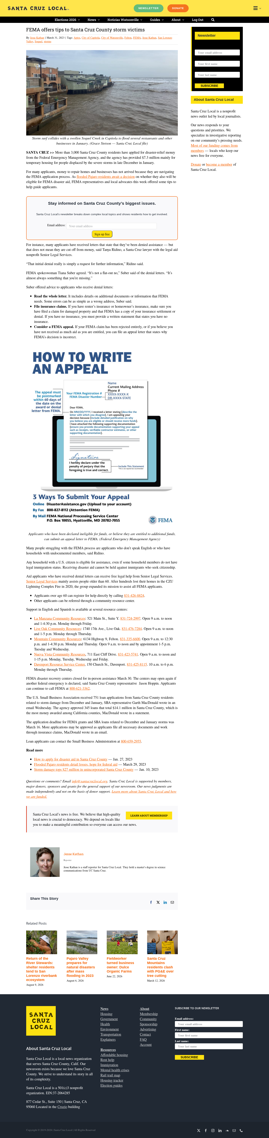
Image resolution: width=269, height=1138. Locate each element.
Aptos (77, 37)
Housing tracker (111, 1080)
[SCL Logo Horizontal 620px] (38, 8)
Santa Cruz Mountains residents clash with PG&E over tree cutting (165, 967)
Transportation (110, 1034)
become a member (219, 164)
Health (105, 1023)
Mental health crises (114, 1069)
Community (148, 1018)
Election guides (111, 1085)
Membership (149, 1013)
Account (146, 1044)
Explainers (108, 1039)
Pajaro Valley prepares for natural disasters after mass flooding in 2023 (86, 967)
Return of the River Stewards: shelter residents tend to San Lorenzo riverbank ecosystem (47, 969)
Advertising (148, 1029)
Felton (128, 37)
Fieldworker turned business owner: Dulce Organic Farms (126, 965)
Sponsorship (148, 1023)
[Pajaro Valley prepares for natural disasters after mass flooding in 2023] (87, 933)
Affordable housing (114, 1054)
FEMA (137, 37)
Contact (145, 1034)
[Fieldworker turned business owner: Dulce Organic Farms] (127, 933)
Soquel (38, 41)
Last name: (202, 69)
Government (109, 1018)
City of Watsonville (112, 37)
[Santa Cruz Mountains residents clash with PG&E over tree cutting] (167, 933)
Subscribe (209, 85)
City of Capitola (91, 37)
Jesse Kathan (37, 37)
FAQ (143, 1039)
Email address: (56, 225)
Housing (106, 1013)
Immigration (109, 1064)
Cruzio (62, 1106)
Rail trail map (110, 1075)
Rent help (107, 1059)
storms (47, 41)
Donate (196, 164)
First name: (202, 58)
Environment (109, 1029)
